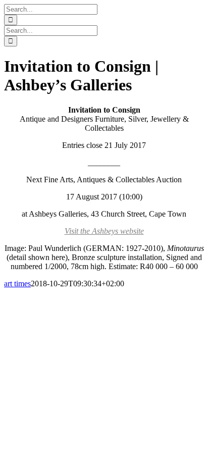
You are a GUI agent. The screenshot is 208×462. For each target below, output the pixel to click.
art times (17, 283)
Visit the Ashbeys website (104, 231)
